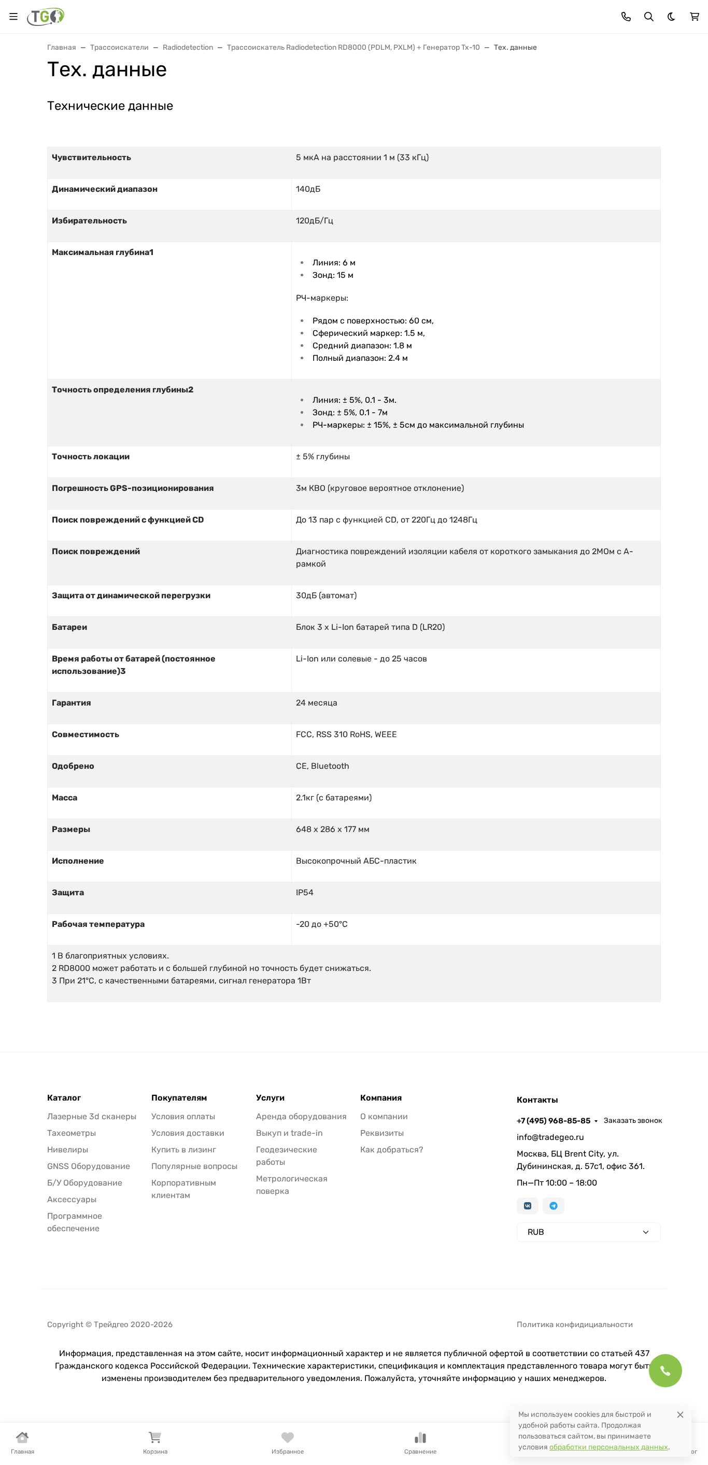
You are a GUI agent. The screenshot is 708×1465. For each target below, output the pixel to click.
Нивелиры (67, 1149)
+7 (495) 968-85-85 (553, 1120)
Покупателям (179, 1098)
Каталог (64, 1098)
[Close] (680, 1414)
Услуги (270, 1098)
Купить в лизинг (183, 1149)
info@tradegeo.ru (550, 1137)
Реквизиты (382, 1133)
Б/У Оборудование (84, 1183)
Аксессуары (71, 1199)
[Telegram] (553, 1206)
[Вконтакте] (528, 1206)
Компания (381, 1098)
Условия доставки (187, 1133)
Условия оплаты (183, 1116)
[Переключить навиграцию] (13, 16)
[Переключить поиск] (649, 16)
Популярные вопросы (194, 1166)
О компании (384, 1116)
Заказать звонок (633, 1120)
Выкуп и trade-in (289, 1133)
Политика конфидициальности (575, 1324)
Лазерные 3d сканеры (91, 1116)
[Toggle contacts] (626, 16)
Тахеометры (71, 1133)
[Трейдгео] (45, 16)
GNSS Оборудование (88, 1166)
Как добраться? (391, 1149)
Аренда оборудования (301, 1116)
